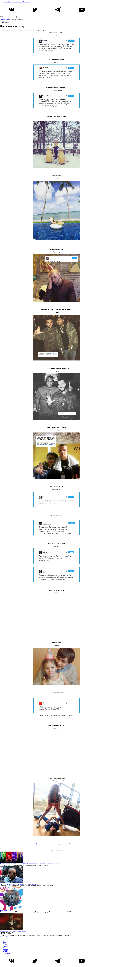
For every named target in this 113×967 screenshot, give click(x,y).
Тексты (10, 2)
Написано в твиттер (5, 910)
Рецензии (6, 944)
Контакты (5, 951)
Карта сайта (6, 953)
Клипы (20, 2)
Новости (5, 2)
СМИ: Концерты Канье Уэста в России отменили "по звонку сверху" (19, 884)
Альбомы (15, 2)
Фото (4, 942)
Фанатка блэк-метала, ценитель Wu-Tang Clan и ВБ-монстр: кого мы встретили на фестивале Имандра (29, 863)
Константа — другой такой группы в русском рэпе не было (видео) (56, 843)
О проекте (6, 950)
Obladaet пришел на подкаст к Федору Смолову (13, 931)
